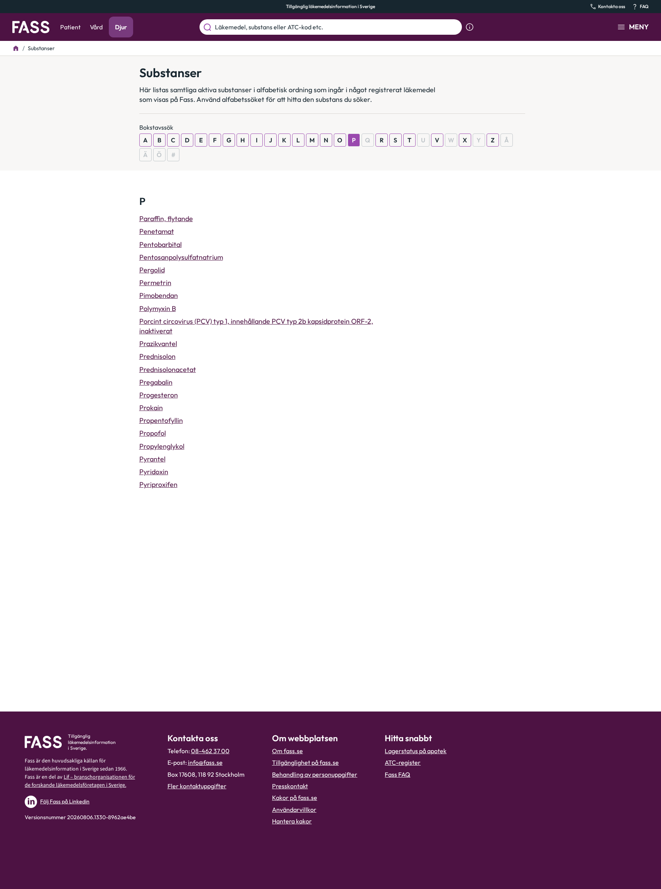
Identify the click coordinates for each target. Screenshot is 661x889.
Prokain (151, 407)
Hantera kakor (292, 821)
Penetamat (156, 231)
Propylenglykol (161, 446)
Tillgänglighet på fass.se (305, 762)
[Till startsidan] (15, 48)
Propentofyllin (161, 420)
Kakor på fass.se (294, 797)
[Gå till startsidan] (30, 27)
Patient (70, 27)
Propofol (152, 433)
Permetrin (155, 282)
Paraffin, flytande (166, 218)
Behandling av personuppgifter (314, 774)
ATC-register (403, 762)
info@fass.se (205, 762)
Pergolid (152, 269)
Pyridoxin (153, 471)
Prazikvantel (158, 343)
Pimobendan (158, 295)
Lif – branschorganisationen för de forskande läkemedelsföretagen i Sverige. (80, 781)
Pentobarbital (160, 244)
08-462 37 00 (210, 751)
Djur (121, 27)
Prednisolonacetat (167, 369)
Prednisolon (157, 356)
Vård (96, 27)
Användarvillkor (294, 809)
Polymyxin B (157, 308)
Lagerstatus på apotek (415, 751)
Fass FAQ (397, 774)
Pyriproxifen (158, 484)
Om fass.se (287, 751)
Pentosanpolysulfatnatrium (181, 257)
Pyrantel (152, 459)
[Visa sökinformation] (469, 27)
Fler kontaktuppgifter (197, 786)
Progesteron (158, 394)
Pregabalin (155, 382)
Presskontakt (290, 786)
